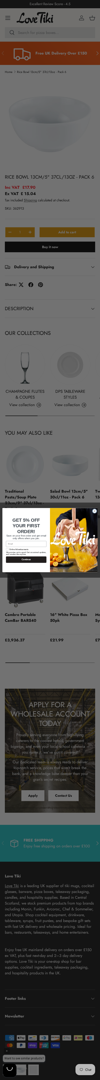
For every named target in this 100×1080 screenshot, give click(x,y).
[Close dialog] (94, 511)
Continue (26, 559)
